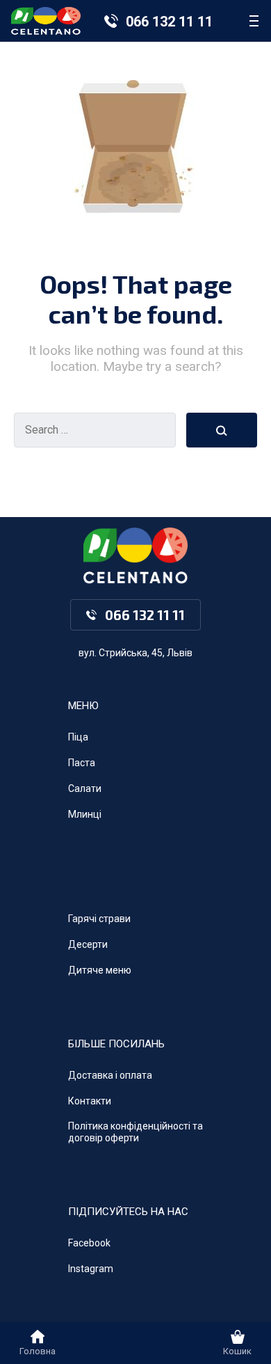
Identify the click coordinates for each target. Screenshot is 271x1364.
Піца (78, 737)
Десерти (88, 944)
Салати (84, 788)
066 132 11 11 (169, 21)
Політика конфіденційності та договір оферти (135, 1131)
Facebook (89, 1242)
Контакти (89, 1101)
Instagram (90, 1268)
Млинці (84, 814)
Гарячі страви (99, 918)
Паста (81, 762)
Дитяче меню (99, 970)
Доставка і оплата (110, 1075)
